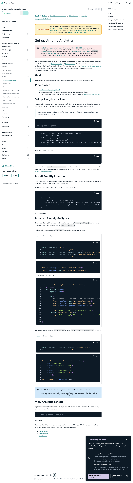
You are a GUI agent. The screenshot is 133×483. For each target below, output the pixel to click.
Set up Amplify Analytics (43, 19)
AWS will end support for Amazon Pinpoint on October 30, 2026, (61, 48)
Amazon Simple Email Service (80, 51)
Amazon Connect (51, 53)
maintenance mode (56, 28)
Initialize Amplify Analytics (52, 218)
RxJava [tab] (52, 236)
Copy (98, 121)
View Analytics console (49, 401)
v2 (26, 13)
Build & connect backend (58, 16)
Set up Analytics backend (50, 99)
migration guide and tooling (84, 30)
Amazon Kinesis (60, 55)
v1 (21, 13)
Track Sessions (43, 434)
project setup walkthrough (92, 94)
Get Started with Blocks (117, 476)
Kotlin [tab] (45, 236)
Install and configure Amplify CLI (49, 90)
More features (73, 16)
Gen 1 (37, 16)
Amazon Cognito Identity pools (91, 66)
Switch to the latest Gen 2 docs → (78, 32)
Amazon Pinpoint (56, 64)
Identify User (43, 436)
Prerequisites (43, 85)
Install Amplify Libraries (50, 176)
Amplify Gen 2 (54, 30)
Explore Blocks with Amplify (95, 476)
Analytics (84, 16)
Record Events (43, 431)
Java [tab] (38, 236)
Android (8, 13)
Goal (38, 75)
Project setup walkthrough (43, 171)
